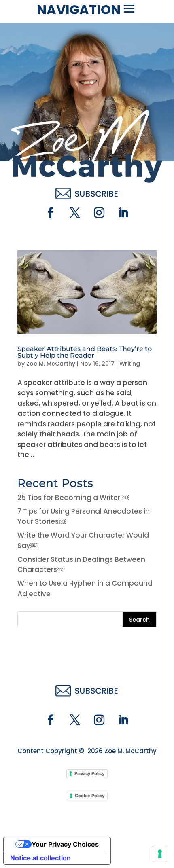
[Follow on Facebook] (50, 212)
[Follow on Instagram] (99, 212)
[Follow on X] (74, 212)
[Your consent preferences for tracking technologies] (160, 854)
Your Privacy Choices (65, 844)
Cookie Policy (89, 795)
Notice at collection (40, 858)
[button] (129, 8)
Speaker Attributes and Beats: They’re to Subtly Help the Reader (84, 352)
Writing (129, 364)
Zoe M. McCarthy (50, 364)
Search (139, 620)
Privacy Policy (89, 773)
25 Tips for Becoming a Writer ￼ (73, 497)
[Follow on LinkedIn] (123, 212)
